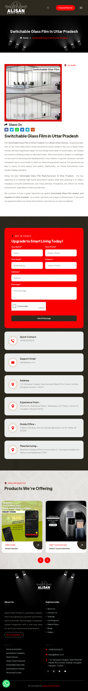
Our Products (53, 620)
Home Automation (14, 649)
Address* (15, 272)
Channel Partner (65, 8)
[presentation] (40, 560)
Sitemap (51, 616)
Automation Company (15, 653)
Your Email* (16, 259)
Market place (53, 624)
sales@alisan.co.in (27, 362)
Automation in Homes (15, 668)
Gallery (50, 632)
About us (51, 609)
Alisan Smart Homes (50, 686)
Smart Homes (12, 657)
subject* (49, 259)
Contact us (52, 612)
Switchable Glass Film (59, 548)
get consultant (13, 635)
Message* (16, 284)
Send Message (44, 318)
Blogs (49, 628)
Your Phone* (50, 247)
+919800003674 (27, 340)
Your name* (16, 247)
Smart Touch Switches (15, 548)
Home (25, 38)
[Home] (44, 585)
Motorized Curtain (13, 672)
